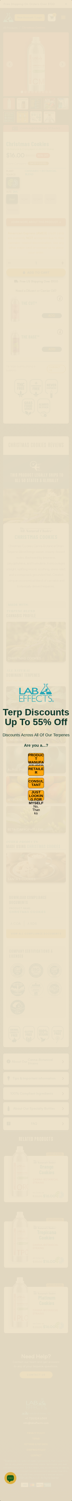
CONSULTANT (36, 783)
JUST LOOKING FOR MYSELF (36, 795)
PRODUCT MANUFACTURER (36, 758)
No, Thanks (36, 809)
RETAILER (36, 770)
